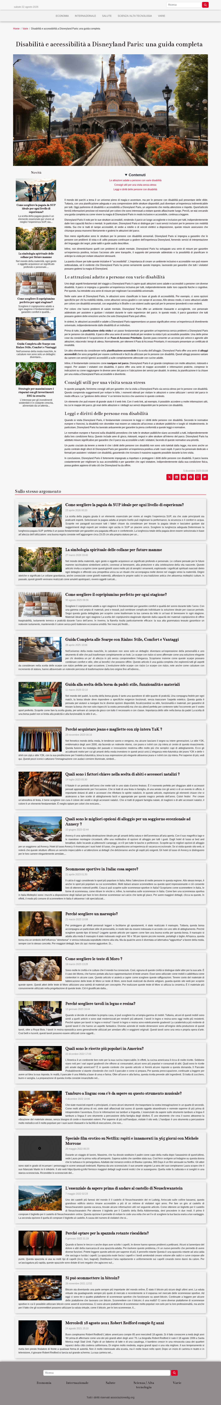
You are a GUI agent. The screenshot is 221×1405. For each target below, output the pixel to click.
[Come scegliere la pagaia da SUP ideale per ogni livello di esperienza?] (36, 190)
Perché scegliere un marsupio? (91, 913)
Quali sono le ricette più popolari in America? (104, 1048)
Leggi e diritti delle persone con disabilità (135, 189)
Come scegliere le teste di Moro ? (93, 958)
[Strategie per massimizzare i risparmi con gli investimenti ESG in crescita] (36, 373)
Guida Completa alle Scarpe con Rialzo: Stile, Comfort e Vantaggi (122, 639)
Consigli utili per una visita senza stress (135, 185)
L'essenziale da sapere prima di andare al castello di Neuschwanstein (124, 1188)
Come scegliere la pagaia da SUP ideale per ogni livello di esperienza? (36, 208)
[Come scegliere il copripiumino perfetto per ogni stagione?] (36, 283)
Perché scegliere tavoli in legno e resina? (100, 1003)
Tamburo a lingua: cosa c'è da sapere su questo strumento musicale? (123, 1093)
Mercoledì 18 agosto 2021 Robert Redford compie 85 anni (114, 1323)
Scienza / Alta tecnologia (135, 16)
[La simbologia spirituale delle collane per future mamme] (36, 238)
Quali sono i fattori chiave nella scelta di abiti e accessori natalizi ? (122, 774)
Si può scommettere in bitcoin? (92, 1278)
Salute (107, 16)
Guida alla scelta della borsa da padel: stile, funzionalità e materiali (122, 684)
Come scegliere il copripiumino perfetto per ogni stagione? (116, 594)
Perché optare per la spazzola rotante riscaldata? (107, 1233)
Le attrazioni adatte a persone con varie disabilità (135, 180)
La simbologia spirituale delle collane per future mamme (113, 549)
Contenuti (137, 175)
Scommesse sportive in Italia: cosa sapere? (101, 869)
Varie (161, 16)
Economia (62, 16)
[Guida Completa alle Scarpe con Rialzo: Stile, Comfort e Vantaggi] (36, 328)
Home (16, 28)
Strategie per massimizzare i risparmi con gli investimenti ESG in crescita (36, 392)
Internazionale (85, 16)
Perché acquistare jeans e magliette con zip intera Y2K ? (113, 729)
